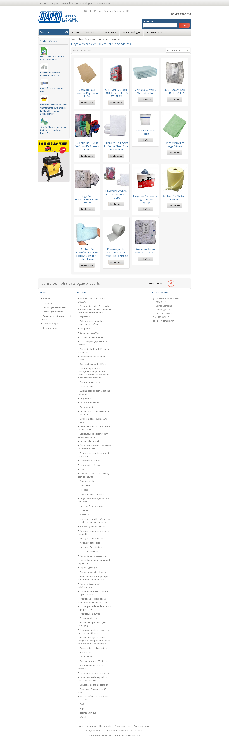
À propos (53, 3)
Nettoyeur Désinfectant (91, 547)
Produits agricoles (88, 618)
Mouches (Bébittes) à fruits (92, 526)
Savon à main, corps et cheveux (95, 672)
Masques (84, 514)
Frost (82, 469)
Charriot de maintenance (91, 337)
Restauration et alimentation (93, 648)
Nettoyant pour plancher (91, 538)
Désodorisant (86, 407)
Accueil (43, 3)
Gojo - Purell (85, 485)
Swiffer (83, 704)
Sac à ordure (86, 656)
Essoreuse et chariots (90, 460)
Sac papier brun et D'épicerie (93, 661)
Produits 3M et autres (90, 613)
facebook (170, 283)
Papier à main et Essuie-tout (93, 555)
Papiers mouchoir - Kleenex (93, 572)
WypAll (83, 717)
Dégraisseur (86, 398)
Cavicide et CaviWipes (90, 332)
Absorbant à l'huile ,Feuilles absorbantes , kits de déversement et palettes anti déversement (94, 309)
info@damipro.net (165, 320)
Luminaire (84, 510)
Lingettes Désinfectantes (91, 506)
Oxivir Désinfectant (89, 551)
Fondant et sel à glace (90, 464)
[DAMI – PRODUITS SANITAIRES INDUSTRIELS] (58, 17)
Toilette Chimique (88, 712)
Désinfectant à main (89, 402)
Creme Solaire (86, 386)
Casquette (85, 328)
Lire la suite (87, 102)
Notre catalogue (84, 3)
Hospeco (84, 489)
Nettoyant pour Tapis (90, 542)
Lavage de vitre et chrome (92, 494)
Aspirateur (85, 316)
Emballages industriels (53, 311)
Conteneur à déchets (90, 382)
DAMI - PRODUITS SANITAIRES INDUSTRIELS (123, 730)
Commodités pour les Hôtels (93, 364)
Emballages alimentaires (54, 307)
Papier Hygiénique (88, 567)
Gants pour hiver (88, 481)
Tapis (82, 708)
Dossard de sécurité (89, 441)
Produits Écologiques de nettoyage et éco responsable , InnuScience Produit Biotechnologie (94, 640)
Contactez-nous (102, 3)
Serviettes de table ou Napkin (94, 684)
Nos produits (67, 3)
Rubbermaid (86, 652)
